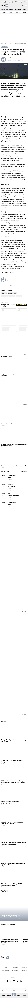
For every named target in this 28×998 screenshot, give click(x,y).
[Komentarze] (14, 990)
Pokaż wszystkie (5, 298)
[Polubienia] (2, 990)
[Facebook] (7, 981)
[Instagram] (20, 981)
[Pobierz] (22, 60)
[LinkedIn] (14, 981)
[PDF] (11, 285)
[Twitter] (10, 981)
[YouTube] (17, 981)
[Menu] (26, 5)
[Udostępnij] (25, 990)
